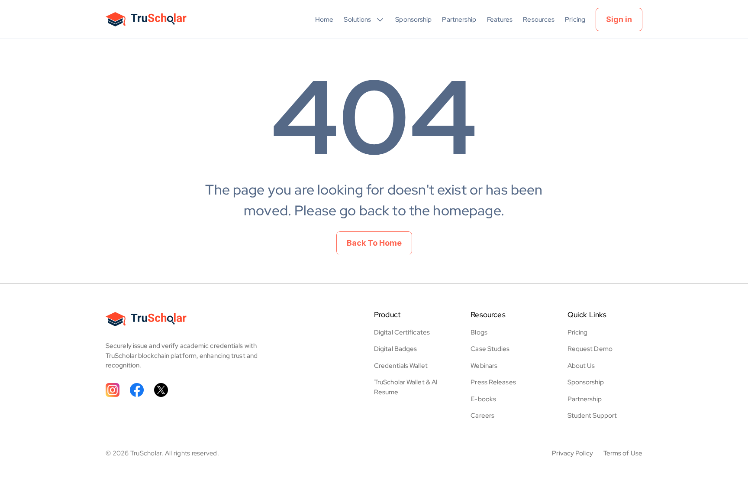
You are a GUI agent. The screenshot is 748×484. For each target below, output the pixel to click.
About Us (581, 365)
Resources (539, 19)
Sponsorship (413, 19)
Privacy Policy (572, 453)
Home (324, 19)
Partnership (459, 19)
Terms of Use (622, 453)
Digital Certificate (400, 332)
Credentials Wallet (401, 365)
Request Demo (590, 348)
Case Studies (490, 348)
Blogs (479, 332)
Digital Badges (395, 348)
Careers (482, 415)
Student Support (592, 415)
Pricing (575, 19)
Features (500, 19)
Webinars (484, 365)
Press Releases (493, 382)
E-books (483, 399)
